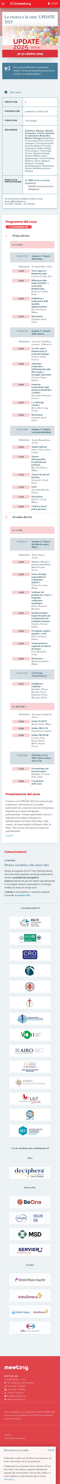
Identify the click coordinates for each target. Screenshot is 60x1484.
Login (54, 3)
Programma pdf (19, 226)
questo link (24, 895)
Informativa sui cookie (14, 1438)
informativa (9, 1479)
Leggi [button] (9, 835)
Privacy (7, 1434)
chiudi (51, 1450)
